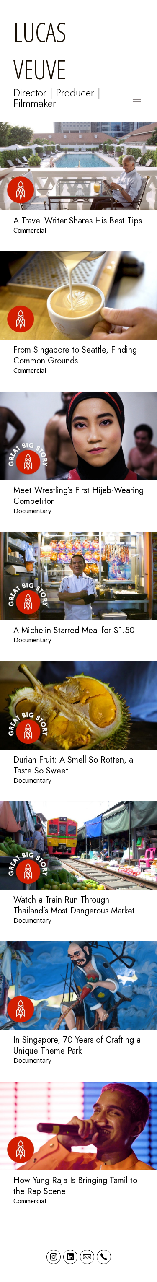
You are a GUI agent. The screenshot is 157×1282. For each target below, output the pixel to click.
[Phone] (104, 1257)
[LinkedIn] (70, 1257)
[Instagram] (53, 1257)
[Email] (87, 1257)
